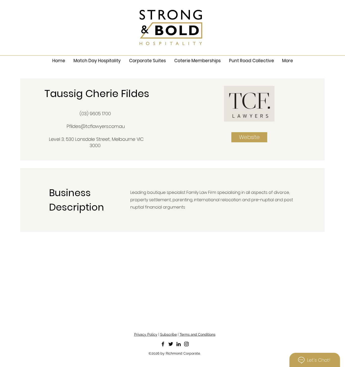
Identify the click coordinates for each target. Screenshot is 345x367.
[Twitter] (171, 344)
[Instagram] (186, 344)
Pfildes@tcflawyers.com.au (96, 126)
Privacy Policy (145, 334)
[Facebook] (163, 344)
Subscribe (168, 334)
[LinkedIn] (179, 344)
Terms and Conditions (197, 334)
